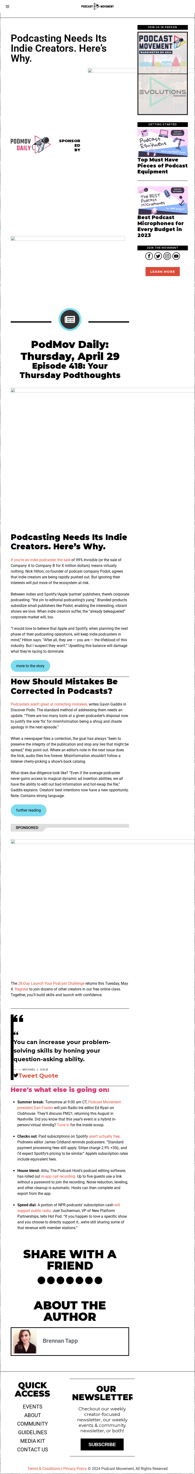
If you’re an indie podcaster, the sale (40, 560)
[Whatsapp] (79, 1280)
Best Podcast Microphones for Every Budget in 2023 (160, 226)
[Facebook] (41, 1280)
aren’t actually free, (104, 1136)
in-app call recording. (58, 1176)
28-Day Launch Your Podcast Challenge (51, 983)
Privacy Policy (75, 1468)
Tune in (63, 1125)
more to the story (30, 666)
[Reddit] (89, 1280)
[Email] (98, 1280)
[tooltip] (149, 256)
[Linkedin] (70, 1280)
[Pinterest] (60, 1280)
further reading (28, 810)
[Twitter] (51, 1280)
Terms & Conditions (44, 1468)
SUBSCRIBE (102, 1444)
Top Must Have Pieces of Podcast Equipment (162, 166)
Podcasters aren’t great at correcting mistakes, (49, 704)
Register (21, 989)
